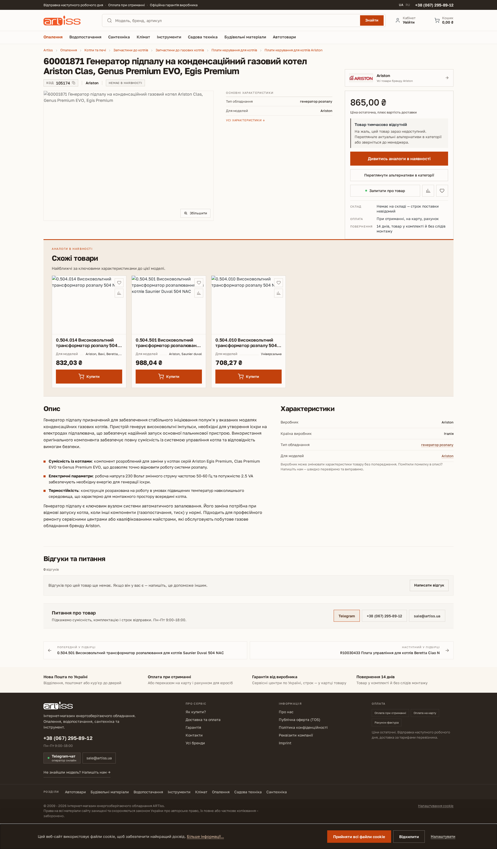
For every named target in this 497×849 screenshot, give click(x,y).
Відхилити (409, 836)
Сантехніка (276, 792)
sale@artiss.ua (427, 616)
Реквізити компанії (296, 735)
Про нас (286, 712)
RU (408, 4)
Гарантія (193, 727)
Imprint (285, 743)
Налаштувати (443, 836)
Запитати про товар (387, 190)
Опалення (221, 792)
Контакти (194, 735)
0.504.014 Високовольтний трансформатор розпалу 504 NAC (87, 343)
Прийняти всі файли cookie (359, 836)
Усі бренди (195, 743)
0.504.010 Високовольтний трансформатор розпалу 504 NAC (246, 343)
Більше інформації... (205, 836)
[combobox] (236, 20)
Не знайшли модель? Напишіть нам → (77, 772)
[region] (128, 156)
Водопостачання (148, 792)
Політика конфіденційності (303, 727)
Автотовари (75, 792)
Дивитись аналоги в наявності (399, 158)
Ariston (448, 456)
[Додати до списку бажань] (442, 191)
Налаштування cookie (436, 806)
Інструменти (179, 792)
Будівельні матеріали (110, 792)
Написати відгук (429, 585)
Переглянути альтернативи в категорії (399, 175)
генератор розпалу (437, 445)
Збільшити (198, 213)
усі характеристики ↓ (245, 120)
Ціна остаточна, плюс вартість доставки (383, 112)
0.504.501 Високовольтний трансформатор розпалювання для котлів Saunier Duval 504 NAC (169, 343)
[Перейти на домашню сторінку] (68, 20)
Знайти (371, 20)
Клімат (201, 792)
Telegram (347, 616)
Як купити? (196, 712)
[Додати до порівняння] (428, 191)
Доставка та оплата (203, 719)
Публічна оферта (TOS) (299, 719)
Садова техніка (248, 792)
